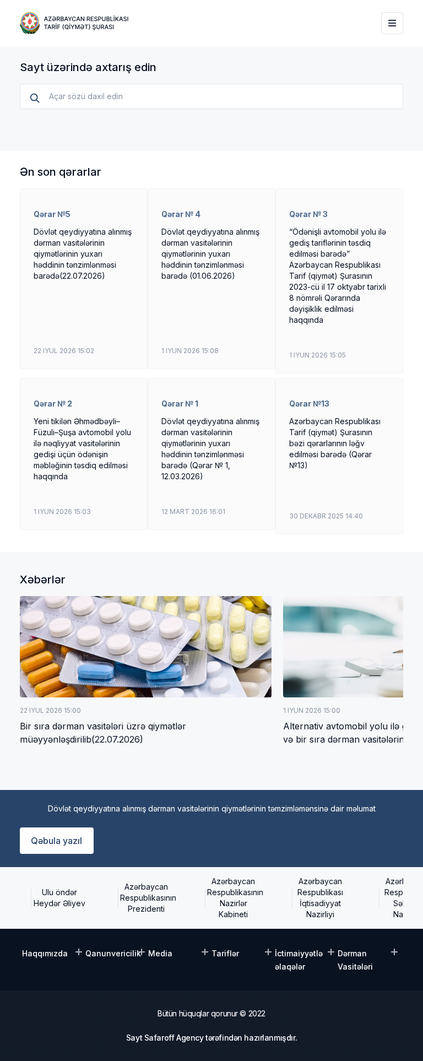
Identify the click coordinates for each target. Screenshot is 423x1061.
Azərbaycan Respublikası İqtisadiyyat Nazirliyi (320, 897)
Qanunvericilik (113, 953)
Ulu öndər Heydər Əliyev (59, 897)
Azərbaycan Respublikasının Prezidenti (146, 897)
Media (160, 953)
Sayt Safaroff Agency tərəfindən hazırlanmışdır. (211, 1037)
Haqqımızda (45, 953)
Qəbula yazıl (56, 840)
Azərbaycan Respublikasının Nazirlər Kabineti (233, 897)
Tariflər (225, 953)
